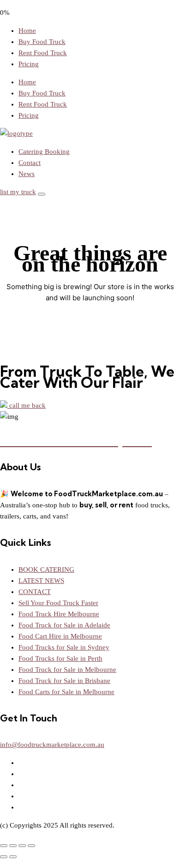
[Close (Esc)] (31, 845)
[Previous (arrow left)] (3, 856)
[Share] (22, 845)
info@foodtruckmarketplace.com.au (52, 744)
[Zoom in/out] (3, 845)
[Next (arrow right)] (13, 856)
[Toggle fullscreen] (13, 845)
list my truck (18, 192)
